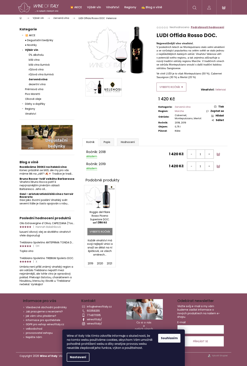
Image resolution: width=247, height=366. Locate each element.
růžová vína (36, 69)
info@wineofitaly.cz (99, 306)
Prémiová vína (34, 89)
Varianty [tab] (90, 142)
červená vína (38, 79)
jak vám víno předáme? (41, 316)
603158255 (93, 311)
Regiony (30, 109)
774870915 (94, 315)
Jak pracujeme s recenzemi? (44, 311)
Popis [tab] (107, 142)
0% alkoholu (36, 55)
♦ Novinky (31, 45)
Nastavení (78, 357)
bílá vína (34, 60)
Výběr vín (31, 50)
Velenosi (220, 89)
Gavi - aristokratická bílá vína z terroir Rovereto (46, 195)
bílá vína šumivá (39, 65)
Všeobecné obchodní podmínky (46, 307)
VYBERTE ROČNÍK (100, 231)
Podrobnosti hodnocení (207, 27)
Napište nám (34, 337)
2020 (100, 263)
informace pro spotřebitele (43, 320)
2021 (109, 263)
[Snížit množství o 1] (191, 154)
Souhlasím (169, 338)
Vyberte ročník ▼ (171, 87)
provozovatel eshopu (39, 333)
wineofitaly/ (94, 319)
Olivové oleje (33, 99)
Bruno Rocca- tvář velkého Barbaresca (47, 179)
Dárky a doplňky (35, 104)
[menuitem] (75, 7)
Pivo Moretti (32, 94)
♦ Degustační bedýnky (39, 40)
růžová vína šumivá (41, 74)
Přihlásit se (200, 341)
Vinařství (30, 114)
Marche (179, 111)
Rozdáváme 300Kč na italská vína (43, 167)
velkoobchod (34, 329)
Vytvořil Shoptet (220, 355)
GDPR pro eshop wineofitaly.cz (45, 324)
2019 (90, 263)
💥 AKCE (30, 35)
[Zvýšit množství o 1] (209, 154)
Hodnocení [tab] (128, 142)
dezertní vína (37, 84)
